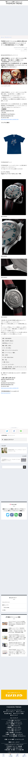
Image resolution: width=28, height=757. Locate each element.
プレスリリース (11, 435)
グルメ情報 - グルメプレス (14, 720)
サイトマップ (15, 715)
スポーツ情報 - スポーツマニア (14, 729)
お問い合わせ (9, 713)
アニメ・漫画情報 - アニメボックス (14, 723)
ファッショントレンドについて (14, 710)
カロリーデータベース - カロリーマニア (14, 744)
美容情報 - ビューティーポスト (14, 727)
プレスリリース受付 (19, 713)
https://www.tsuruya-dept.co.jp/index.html (9, 119)
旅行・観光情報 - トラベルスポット (14, 732)
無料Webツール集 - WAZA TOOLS (14, 748)
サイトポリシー (21, 711)
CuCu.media (6, 607)
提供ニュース (5, 605)
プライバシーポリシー (10, 711)
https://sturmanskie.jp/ (5, 392)
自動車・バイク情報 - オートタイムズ (14, 734)
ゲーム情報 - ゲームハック (14, 725)
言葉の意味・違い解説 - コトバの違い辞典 (14, 749)
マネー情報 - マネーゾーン (14, 730)
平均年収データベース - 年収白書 (14, 746)
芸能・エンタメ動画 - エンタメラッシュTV (14, 739)
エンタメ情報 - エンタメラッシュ (14, 722)
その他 (3, 610)
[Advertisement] (14, 20)
